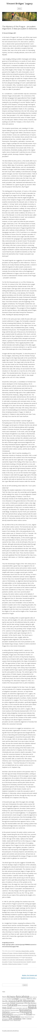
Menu (19, 8)
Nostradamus (25, 1009)
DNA (28, 998)
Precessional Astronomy (19, 962)
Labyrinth (25, 1008)
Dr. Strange (10, 1001)
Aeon (4, 996)
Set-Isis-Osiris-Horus (29, 1016)
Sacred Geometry (11, 1016)
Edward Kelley (6, 1003)
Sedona (22, 1016)
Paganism (13, 1012)
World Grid (17, 1020)
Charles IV (5, 959)
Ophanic (6, 1012)
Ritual (29, 1013)
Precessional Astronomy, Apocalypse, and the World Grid (18, 955)
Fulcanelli (27, 959)
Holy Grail (7, 1007)
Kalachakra (19, 1008)
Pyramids (20, 1014)
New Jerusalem (14, 1010)
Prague (10, 962)
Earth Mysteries (20, 959)
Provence (15, 1014)
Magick (32, 1007)
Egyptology (20, 1003)
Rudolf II (29, 962)
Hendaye (32, 1005)
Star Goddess (15, 1018)
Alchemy (11, 996)
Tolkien (11, 1020)
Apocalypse (29, 957)
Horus (14, 1008)
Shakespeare (5, 1018)
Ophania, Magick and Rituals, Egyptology (24, 953)
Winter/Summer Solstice (14, 964)
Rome (33, 1014)
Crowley (15, 998)
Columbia (8, 999)
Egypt (12, 1003)
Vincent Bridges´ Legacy (20, 3)
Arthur (31, 997)
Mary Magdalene (6, 1010)
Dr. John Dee (11, 959)
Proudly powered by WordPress (10, 1030)
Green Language (23, 1005)
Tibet (24, 1018)
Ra (25, 1014)
